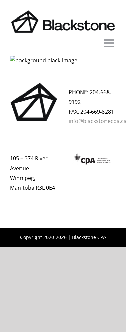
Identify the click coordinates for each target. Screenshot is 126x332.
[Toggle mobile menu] (110, 43)
